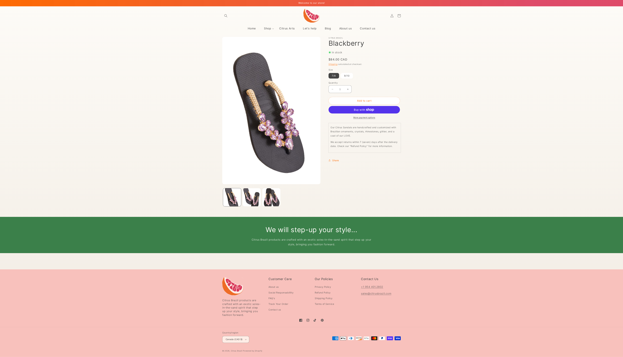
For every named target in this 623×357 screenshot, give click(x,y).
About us (274, 286)
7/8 (334, 75)
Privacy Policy (323, 286)
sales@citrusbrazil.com (376, 293)
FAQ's (272, 298)
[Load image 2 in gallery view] (252, 197)
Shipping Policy (324, 298)
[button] (225, 15)
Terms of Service (324, 304)
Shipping (333, 64)
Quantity (333, 82)
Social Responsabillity (281, 292)
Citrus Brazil (237, 351)
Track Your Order (278, 304)
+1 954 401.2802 (372, 286)
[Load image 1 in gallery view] (232, 197)
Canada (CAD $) (234, 339)
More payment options (364, 117)
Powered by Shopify (252, 351)
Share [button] (335, 160)
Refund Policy (323, 292)
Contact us (275, 309)
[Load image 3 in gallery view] (271, 197)
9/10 (347, 75)
